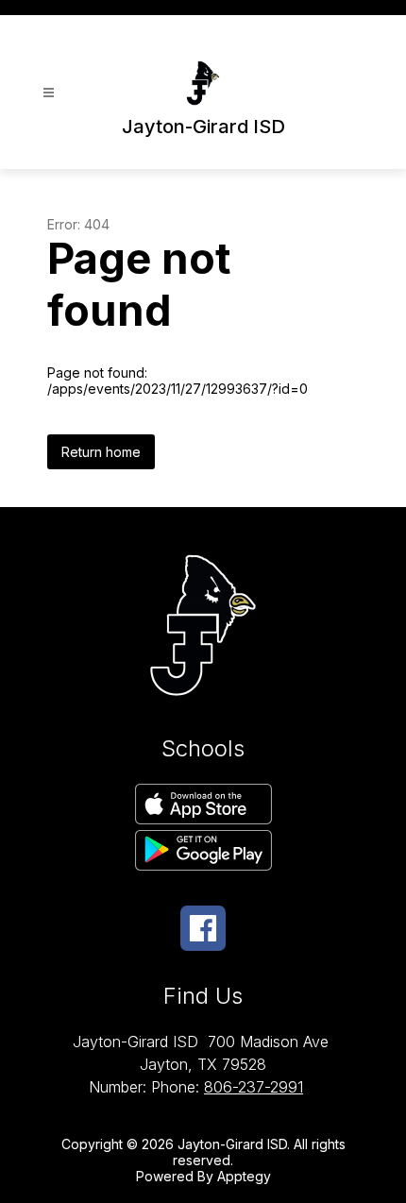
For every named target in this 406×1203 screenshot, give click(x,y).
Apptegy (244, 1176)
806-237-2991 (253, 1086)
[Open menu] (48, 93)
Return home (101, 452)
